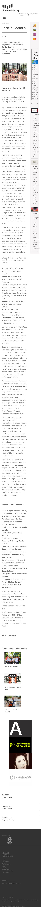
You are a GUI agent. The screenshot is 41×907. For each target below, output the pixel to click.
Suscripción (5, 872)
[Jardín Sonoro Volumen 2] (12, 658)
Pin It (4, 36)
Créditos (22, 906)
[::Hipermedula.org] (12, 7)
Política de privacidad (14, 906)
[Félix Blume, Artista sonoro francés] (12, 701)
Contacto (5, 880)
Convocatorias (6, 865)
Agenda (4, 866)
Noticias (4, 863)
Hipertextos (5, 869)
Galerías (4, 868)
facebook (6, 54)
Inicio (3, 860)
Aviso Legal (5, 906)
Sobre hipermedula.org (9, 882)
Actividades (5, 23)
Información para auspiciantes (11, 883)
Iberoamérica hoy (7, 871)
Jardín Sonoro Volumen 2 (12, 667)
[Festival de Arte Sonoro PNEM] (12, 678)
